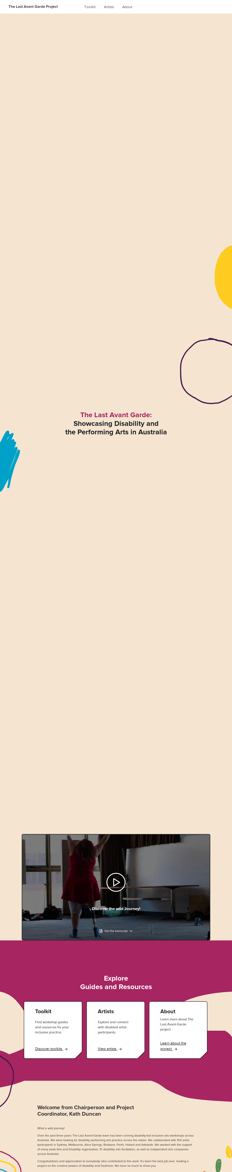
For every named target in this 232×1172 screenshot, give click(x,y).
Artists (109, 7)
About (127, 7)
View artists (107, 1049)
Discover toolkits (49, 1049)
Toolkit (89, 7)
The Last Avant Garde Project (33, 7)
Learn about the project (173, 1046)
